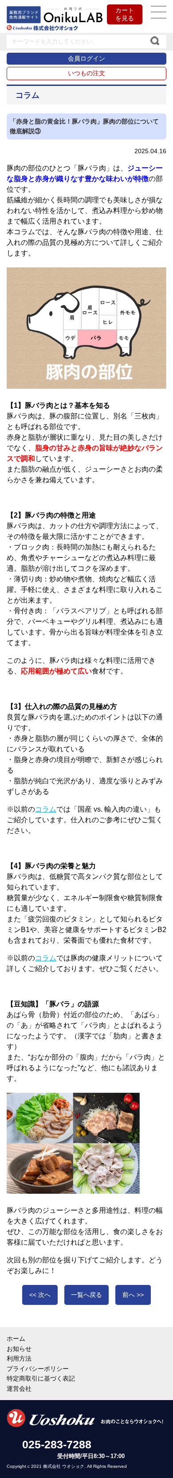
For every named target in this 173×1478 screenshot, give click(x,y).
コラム (45, 809)
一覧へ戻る (86, 1294)
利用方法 (19, 1358)
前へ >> (133, 1294)
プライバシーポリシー (38, 1368)
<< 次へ (40, 1294)
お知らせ (19, 1348)
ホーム (16, 1338)
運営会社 (19, 1388)
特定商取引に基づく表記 (41, 1378)
